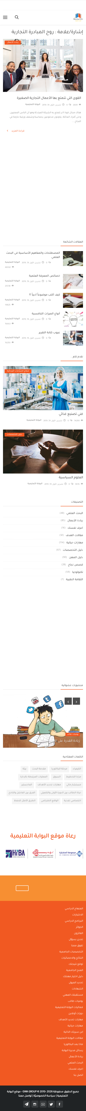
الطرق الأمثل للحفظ (24, 801)
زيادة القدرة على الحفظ (63, 741)
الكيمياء (77, 769)
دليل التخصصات (73, 550)
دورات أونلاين (75, 1013)
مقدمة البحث (39, 769)
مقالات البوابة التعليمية (69, 1038)
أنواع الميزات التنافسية (46, 313)
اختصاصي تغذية (72, 801)
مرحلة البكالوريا (59, 769)
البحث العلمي (74, 513)
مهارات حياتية (74, 542)
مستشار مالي (73, 785)
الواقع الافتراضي (49, 801)
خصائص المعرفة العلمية (44, 276)
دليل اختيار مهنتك (73, 976)
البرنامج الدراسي (74, 921)
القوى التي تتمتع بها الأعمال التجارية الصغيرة (49, 98)
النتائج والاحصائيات (72, 958)
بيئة (24, 769)
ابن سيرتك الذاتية (73, 1032)
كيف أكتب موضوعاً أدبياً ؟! (44, 294)
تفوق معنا (77, 945)
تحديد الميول (76, 982)
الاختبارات (77, 915)
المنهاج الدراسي (74, 908)
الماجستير (26, 785)
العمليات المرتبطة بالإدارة (33, 777)
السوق (57, 777)
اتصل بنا (78, 1075)
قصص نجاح (75, 564)
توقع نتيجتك (76, 964)
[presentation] (68, 701)
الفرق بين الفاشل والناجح (22, 793)
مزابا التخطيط (73, 777)
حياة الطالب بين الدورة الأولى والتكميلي (61, 793)
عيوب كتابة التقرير (49, 332)
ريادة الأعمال (75, 520)
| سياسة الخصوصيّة (45, 1096)
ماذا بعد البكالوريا (73, 1044)
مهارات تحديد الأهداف (49, 785)
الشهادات (77, 989)
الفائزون (78, 933)
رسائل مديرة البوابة (72, 1050)
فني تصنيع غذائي (71, 414)
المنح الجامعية (74, 970)
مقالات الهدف (74, 535)
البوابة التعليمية (32, 104)
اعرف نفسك (75, 528)
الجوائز (79, 927)
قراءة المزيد (17, 131)
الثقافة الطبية (74, 579)
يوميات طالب (72, 734)
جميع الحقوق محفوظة (51, 1092)
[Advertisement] (43, 154)
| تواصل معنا (25, 1096)
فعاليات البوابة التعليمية (69, 1007)
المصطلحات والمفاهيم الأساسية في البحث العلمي (33, 255)
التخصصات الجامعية (71, 952)
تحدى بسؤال (76, 939)
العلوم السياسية (71, 477)
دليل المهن (76, 557)
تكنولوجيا (77, 572)
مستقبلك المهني (73, 995)
